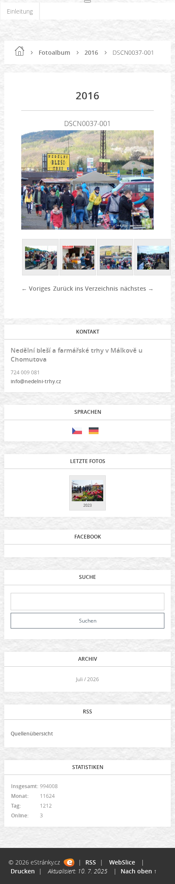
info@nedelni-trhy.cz (36, 381)
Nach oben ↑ (139, 871)
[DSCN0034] (78, 257)
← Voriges (36, 288)
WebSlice (122, 862)
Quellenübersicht (32, 733)
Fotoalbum (54, 52)
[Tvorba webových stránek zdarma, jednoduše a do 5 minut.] (69, 863)
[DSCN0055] (153, 257)
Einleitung (20, 11)
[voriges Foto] (35, 180)
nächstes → (137, 288)
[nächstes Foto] (140, 180)
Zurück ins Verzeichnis (85, 288)
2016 (91, 52)
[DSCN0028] (41, 257)
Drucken (23, 871)
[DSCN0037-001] (115, 257)
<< (20, 679)
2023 (87, 505)
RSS (90, 862)
